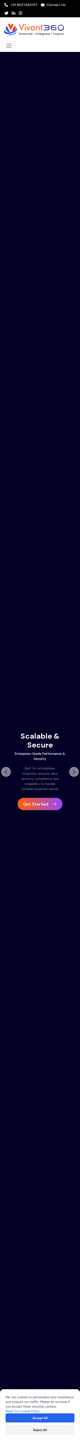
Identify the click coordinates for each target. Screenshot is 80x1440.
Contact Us (56, 4)
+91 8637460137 (24, 4)
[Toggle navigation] (9, 45)
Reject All (40, 1430)
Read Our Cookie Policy (23, 1411)
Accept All (40, 1418)
